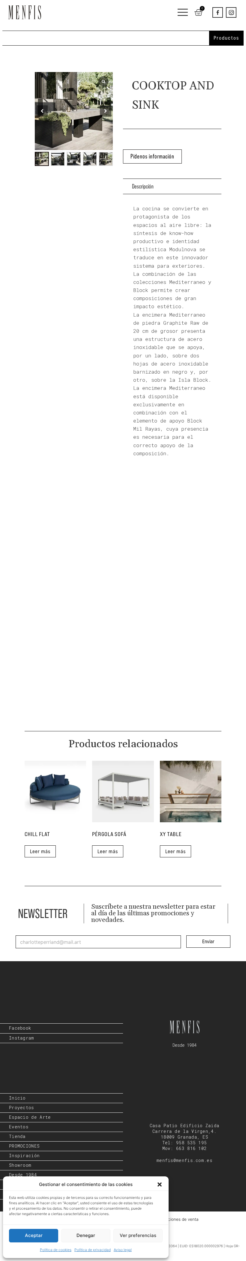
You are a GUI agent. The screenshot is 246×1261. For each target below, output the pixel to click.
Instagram (21, 1038)
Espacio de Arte (30, 1117)
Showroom (20, 1165)
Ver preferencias (138, 1235)
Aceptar (34, 1235)
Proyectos (21, 1107)
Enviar (208, 941)
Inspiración (24, 1155)
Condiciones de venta (178, 1219)
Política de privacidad (92, 1249)
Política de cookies (55, 1249)
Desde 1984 (23, 1175)
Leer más (40, 851)
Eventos (18, 1127)
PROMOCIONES (24, 1146)
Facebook (20, 1028)
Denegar (85, 1235)
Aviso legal (123, 1249)
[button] (160, 1184)
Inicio (17, 1098)
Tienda (17, 1136)
